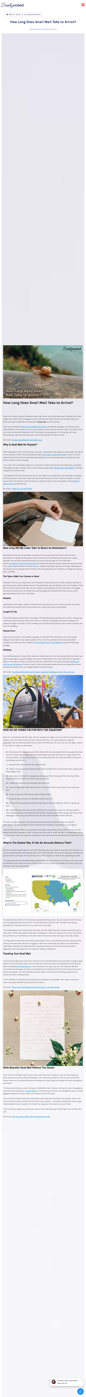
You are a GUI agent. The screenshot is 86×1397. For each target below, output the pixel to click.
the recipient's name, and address (48, 643)
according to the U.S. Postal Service (23, 563)
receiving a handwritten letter (54, 455)
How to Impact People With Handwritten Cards (31, 1117)
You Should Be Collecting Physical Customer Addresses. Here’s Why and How (43, 672)
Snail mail (42, 422)
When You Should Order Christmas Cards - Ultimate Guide (35, 987)
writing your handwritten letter (32, 427)
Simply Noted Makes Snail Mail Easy (27, 440)
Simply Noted (30, 1091)
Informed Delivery (23, 966)
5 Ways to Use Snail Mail (22, 489)
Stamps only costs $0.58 (64, 468)
